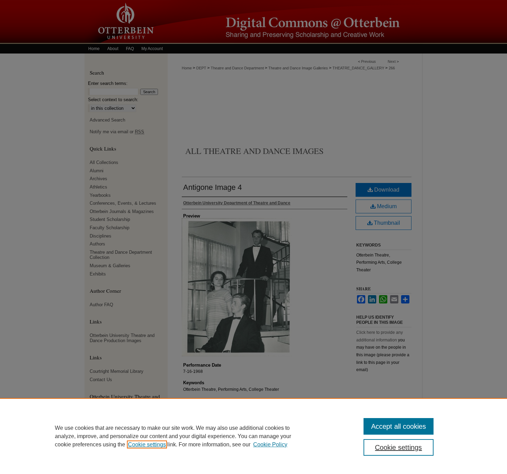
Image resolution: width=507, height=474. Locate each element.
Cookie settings (147, 444)
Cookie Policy (270, 444)
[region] (253, 436)
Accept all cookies (398, 426)
